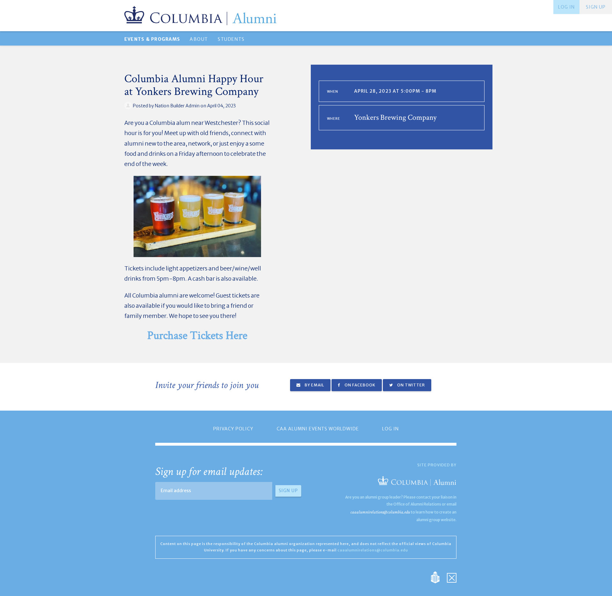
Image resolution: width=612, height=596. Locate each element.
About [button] (199, 39)
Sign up (596, 7)
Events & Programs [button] (152, 39)
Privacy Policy (233, 429)
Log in (566, 7)
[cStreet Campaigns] (451, 576)
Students (231, 39)
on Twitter (410, 385)
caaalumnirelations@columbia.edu (380, 512)
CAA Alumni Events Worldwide (318, 429)
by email (314, 385)
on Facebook (359, 385)
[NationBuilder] (438, 576)
